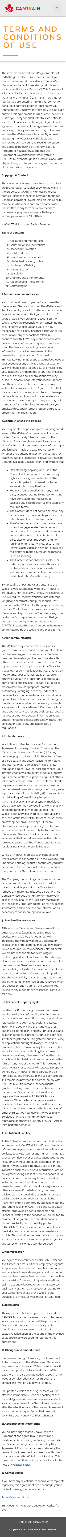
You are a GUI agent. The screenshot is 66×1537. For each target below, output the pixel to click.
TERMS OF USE (24, 1522)
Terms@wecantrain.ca (15, 1497)
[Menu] (57, 8)
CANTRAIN (32, 1529)
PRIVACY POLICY (40, 1522)
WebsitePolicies (21, 1465)
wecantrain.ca (23, 81)
